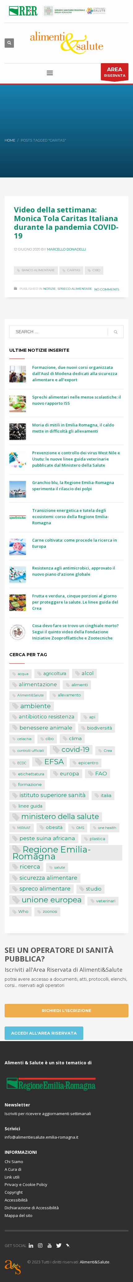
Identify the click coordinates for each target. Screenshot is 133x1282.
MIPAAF (24, 828)
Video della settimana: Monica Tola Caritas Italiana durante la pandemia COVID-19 (66, 222)
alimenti (79, 684)
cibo (96, 270)
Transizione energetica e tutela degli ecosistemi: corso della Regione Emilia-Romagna (70, 516)
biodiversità (99, 728)
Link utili (12, 1177)
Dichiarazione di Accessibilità (32, 1207)
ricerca (30, 866)
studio (93, 889)
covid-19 (75, 749)
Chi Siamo (14, 1161)
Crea (108, 750)
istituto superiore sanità (52, 795)
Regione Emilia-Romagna (51, 853)
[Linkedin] (31, 1245)
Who (23, 911)
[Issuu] (68, 1245)
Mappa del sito (18, 1215)
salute (59, 867)
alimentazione (38, 684)
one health (107, 828)
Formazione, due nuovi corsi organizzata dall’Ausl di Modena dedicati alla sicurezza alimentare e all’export (74, 373)
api (92, 717)
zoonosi (50, 911)
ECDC (21, 763)
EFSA (54, 761)
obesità (54, 827)
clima (75, 738)
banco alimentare (38, 270)
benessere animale (45, 727)
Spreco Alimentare (75, 289)
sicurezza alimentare (48, 877)
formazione (30, 784)
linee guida (30, 806)
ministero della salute (60, 816)
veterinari (105, 901)
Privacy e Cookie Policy (26, 1184)
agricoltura (54, 673)
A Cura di (13, 1169)
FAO (101, 773)
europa (69, 773)
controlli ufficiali (30, 750)
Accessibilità (16, 1200)
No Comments (106, 289)
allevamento (69, 695)
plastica (97, 838)
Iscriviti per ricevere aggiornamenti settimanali (48, 1113)
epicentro (88, 763)
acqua (23, 674)
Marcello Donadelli (66, 249)
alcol (88, 673)
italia (106, 795)
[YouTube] (49, 1245)
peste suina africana (47, 838)
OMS (80, 828)
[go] (116, 331)
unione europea (52, 899)
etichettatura (31, 774)
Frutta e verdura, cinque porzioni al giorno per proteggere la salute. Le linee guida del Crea (75, 602)
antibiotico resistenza (47, 716)
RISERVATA (114, 72)
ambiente (35, 706)
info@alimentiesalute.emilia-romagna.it (41, 1137)
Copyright (14, 1192)
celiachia (24, 739)
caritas (73, 270)
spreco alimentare (45, 888)
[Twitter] (58, 1245)
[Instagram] (40, 1245)
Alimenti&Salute (30, 695)
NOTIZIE (49, 289)
